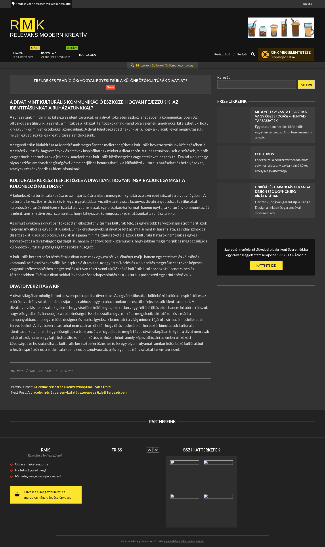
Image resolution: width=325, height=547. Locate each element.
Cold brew (264, 154)
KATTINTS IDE (266, 265)
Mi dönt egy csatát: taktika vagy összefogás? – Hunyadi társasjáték (281, 116)
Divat (110, 87)
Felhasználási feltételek (193, 541)
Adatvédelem (172, 541)
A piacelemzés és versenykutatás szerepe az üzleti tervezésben (77, 392)
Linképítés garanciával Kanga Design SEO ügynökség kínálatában (282, 191)
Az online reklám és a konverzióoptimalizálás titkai (72, 387)
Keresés (223, 77)
